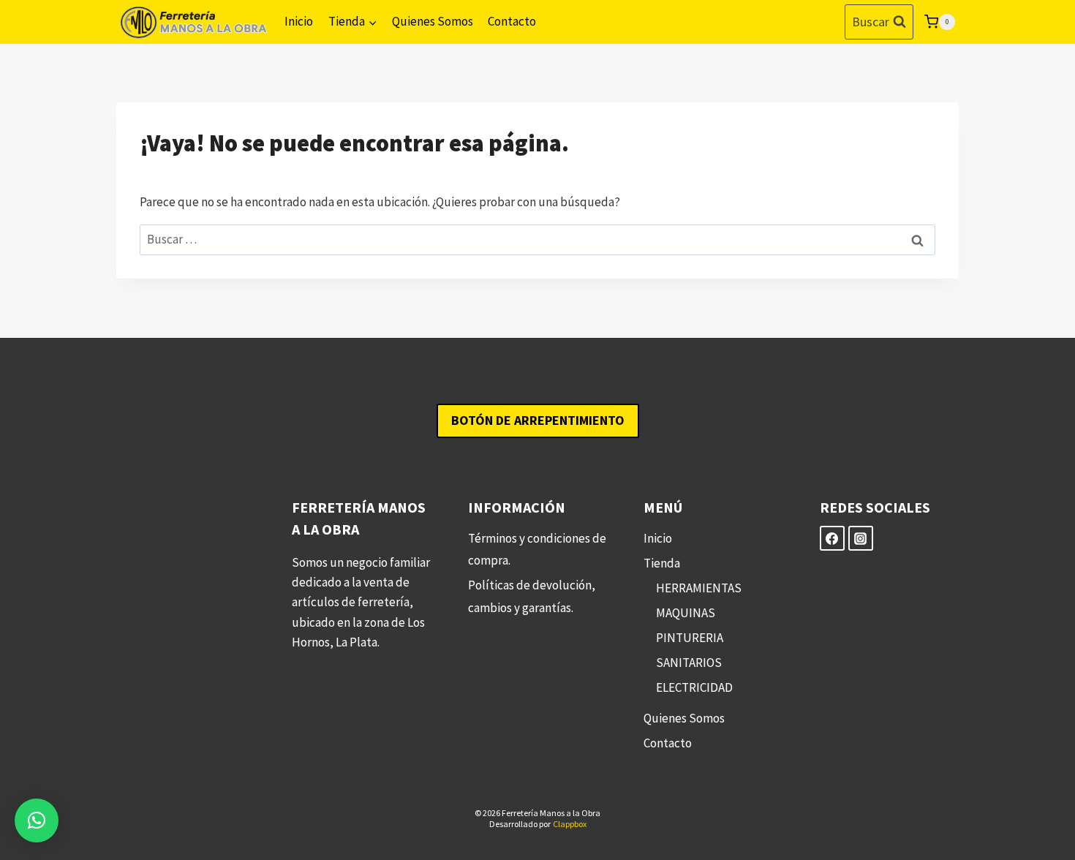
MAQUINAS (685, 613)
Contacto (512, 21)
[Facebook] (832, 538)
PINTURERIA (689, 638)
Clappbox (569, 823)
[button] (37, 820)
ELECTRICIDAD (694, 687)
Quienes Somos (432, 21)
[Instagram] (860, 538)
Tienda (662, 563)
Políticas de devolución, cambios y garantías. (531, 596)
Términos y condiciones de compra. (537, 549)
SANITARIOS (689, 663)
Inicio (298, 21)
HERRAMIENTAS (699, 588)
